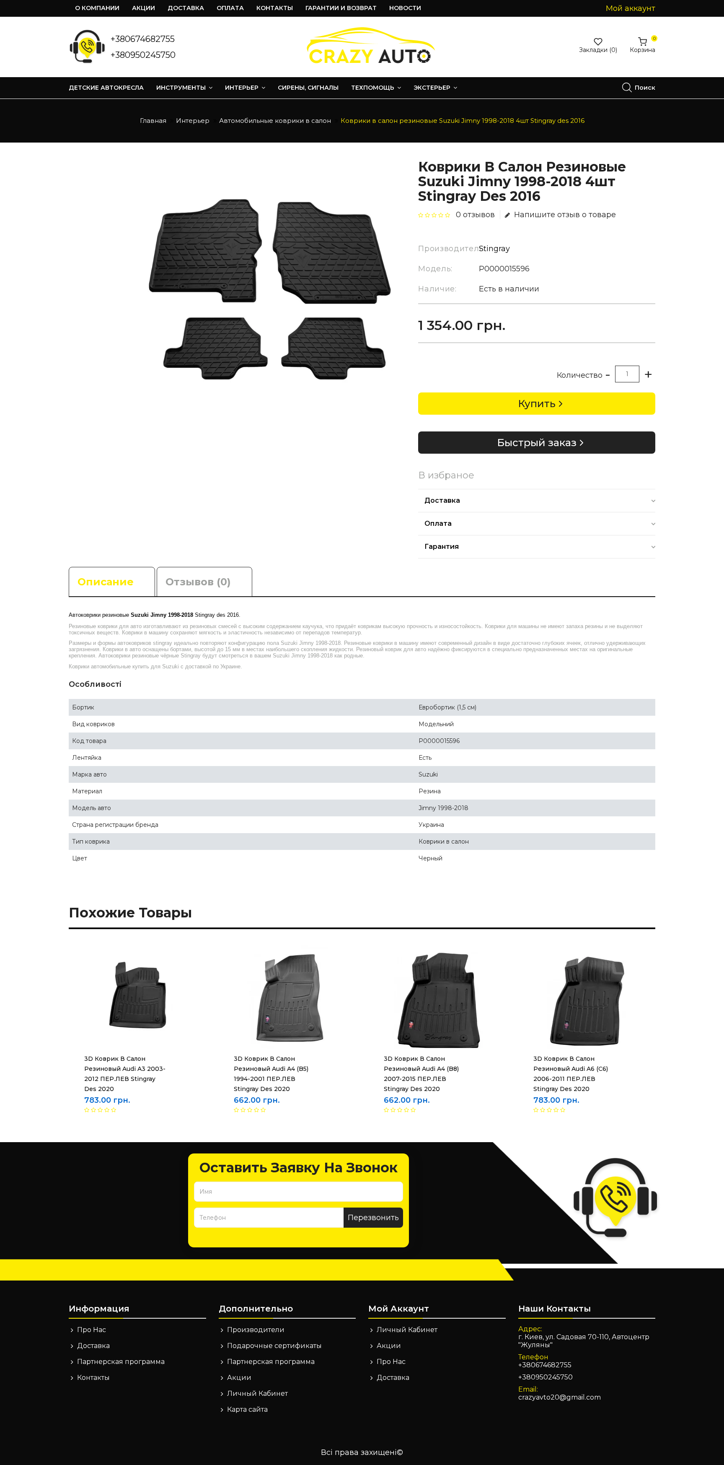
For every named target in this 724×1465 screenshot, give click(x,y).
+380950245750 (143, 55)
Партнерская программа (121, 1362)
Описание (106, 582)
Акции (143, 8)
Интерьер (242, 87)
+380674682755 (143, 39)
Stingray (494, 248)
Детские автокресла (106, 87)
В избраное (446, 475)
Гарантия (441, 547)
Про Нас (91, 1330)
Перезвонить (373, 1217)
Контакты (274, 8)
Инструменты (181, 87)
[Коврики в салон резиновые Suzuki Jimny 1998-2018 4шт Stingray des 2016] (271, 294)
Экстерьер (433, 87)
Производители (255, 1330)
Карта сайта (247, 1409)
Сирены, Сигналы (308, 87)
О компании (97, 8)
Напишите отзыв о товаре (565, 214)
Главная (153, 121)
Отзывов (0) (198, 582)
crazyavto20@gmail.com (559, 1397)
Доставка (186, 8)
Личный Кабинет (257, 1393)
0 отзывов (475, 214)
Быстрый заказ (537, 442)
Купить (537, 403)
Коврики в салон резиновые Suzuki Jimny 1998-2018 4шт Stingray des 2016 (462, 121)
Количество (579, 375)
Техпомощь (373, 87)
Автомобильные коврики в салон (275, 121)
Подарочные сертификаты (274, 1346)
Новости (405, 8)
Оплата (230, 8)
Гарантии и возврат (341, 8)
